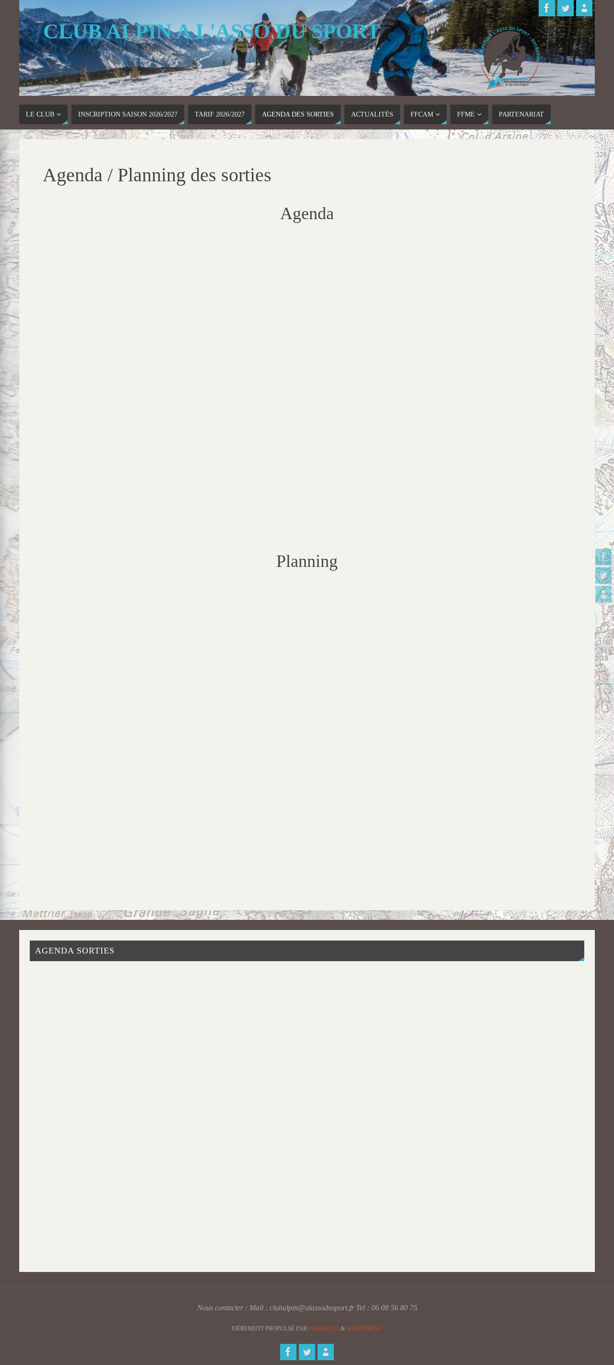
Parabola (323, 1328)
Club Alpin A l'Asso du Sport (211, 31)
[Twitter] (603, 575)
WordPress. (364, 1328)
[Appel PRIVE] (603, 594)
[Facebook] (603, 557)
